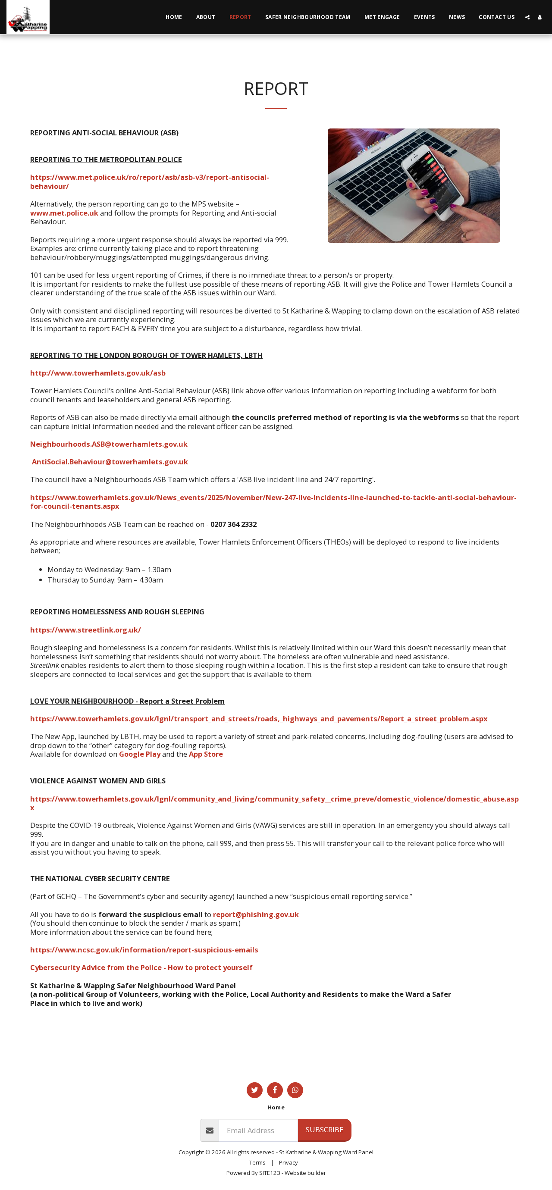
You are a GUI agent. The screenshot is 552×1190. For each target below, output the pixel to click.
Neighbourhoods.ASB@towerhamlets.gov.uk (109, 444)
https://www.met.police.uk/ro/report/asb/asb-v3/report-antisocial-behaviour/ (149, 181)
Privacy (288, 1162)
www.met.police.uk (64, 213)
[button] (527, 17)
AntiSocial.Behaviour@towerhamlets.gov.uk (110, 462)
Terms (257, 1162)
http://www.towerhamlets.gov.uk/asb (98, 373)
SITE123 (269, 1173)
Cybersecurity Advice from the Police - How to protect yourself (141, 967)
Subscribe (324, 1129)
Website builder (305, 1173)
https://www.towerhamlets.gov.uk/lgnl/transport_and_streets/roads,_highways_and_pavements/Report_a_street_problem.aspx (259, 718)
